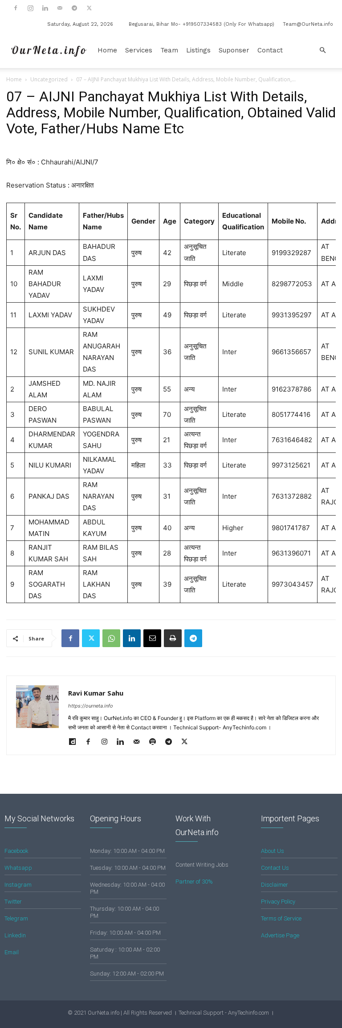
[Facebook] (15, 8)
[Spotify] (155, 742)
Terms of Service (281, 918)
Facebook (16, 851)
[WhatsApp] (111, 638)
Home (107, 50)
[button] (322, 50)
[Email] (152, 638)
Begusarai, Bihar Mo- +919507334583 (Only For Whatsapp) (201, 24)
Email (11, 952)
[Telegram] (74, 8)
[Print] (173, 638)
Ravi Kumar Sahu (95, 692)
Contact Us (275, 867)
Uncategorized (49, 79)
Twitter (13, 901)
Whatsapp (18, 867)
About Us (272, 851)
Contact (270, 50)
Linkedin (15, 935)
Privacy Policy (278, 901)
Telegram (16, 918)
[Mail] (59, 8)
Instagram (18, 884)
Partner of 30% (194, 881)
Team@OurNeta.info (308, 24)
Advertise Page (280, 935)
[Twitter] (89, 8)
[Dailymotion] (75, 742)
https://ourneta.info (90, 706)
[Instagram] (30, 8)
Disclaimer (274, 884)
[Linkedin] (45, 8)
